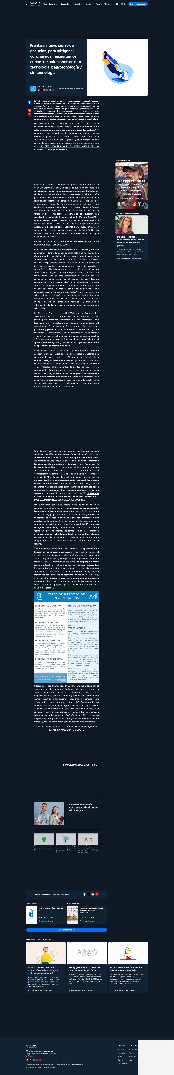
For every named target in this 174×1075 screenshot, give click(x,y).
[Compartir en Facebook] (30, 102)
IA (128, 165)
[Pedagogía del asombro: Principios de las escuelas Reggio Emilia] (87, 953)
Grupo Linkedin (76, 1064)
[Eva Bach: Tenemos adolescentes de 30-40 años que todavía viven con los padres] (131, 224)
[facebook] (50, 90)
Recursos (121, 168)
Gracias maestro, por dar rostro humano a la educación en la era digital (83, 807)
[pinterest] (52, 90)
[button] (27, 4)
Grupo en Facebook (47, 1064)
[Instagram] (33, 1059)
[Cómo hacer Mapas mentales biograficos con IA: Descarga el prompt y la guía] (131, 185)
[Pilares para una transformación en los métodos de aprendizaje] (128, 953)
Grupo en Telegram (32, 1064)
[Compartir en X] (30, 106)
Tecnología (131, 168)
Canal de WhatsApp (63, 1064)
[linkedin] (47, 90)
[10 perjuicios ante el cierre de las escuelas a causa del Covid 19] (44, 839)
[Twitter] (30, 1059)
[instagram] (44, 90)
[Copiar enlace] (30, 114)
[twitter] (41, 90)
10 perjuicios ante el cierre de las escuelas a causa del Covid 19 (43, 848)
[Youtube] (27, 1059)
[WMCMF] (40, 1059)
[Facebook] (37, 1059)
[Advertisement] (87, 22)
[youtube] (38, 90)
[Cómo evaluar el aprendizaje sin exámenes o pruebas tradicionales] (72, 915)
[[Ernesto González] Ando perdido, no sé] (31, 915)
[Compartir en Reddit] (30, 110)
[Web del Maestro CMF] (33, 89)
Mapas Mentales (137, 165)
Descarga (121, 165)
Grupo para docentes (137, 4)
